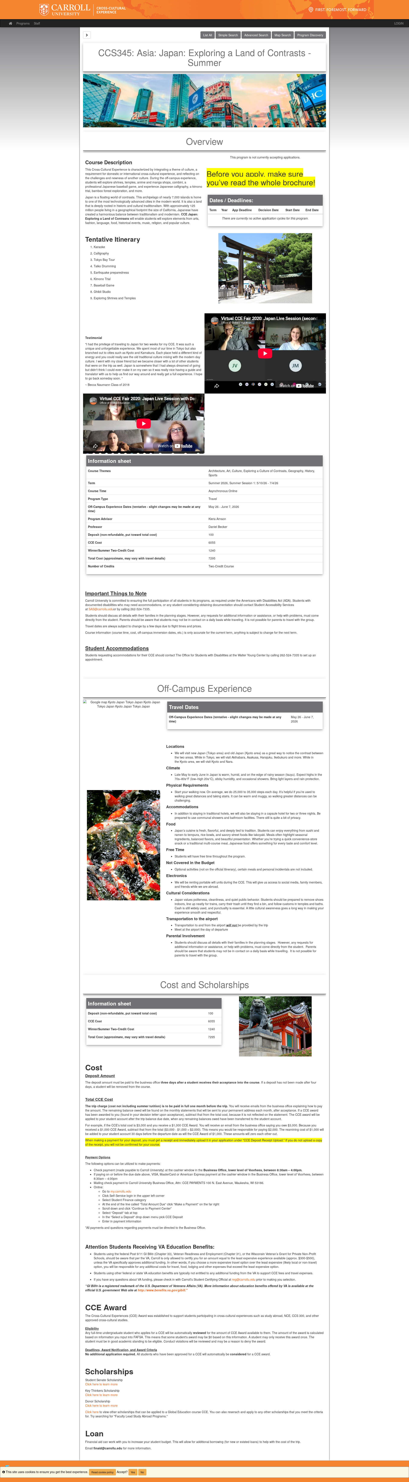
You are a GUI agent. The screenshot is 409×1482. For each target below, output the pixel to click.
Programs (23, 23)
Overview (204, 141)
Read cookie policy (102, 1472)
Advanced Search (256, 35)
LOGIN (398, 23)
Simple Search (228, 35)
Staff (37, 23)
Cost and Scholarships (204, 984)
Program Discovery (310, 35)
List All (207, 35)
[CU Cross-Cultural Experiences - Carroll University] (204, 9)
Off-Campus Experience (204, 687)
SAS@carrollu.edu (101, 609)
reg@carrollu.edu (243, 1279)
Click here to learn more (101, 1384)
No (142, 1472)
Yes (133, 1472)
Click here (92, 1412)
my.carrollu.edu (121, 1191)
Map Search (283, 35)
